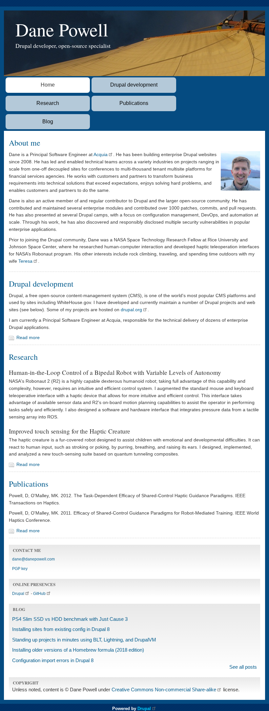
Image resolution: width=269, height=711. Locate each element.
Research (47, 103)
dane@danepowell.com (33, 559)
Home (48, 85)
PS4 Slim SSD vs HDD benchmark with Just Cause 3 (70, 619)
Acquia (100, 154)
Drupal (18, 593)
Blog (47, 121)
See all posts (243, 667)
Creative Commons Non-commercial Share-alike (164, 689)
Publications (133, 103)
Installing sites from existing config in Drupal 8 (61, 629)
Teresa (25, 261)
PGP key (20, 568)
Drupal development (133, 85)
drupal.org (131, 309)
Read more (28, 337)
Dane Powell (61, 29)
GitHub (39, 593)
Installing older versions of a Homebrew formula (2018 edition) (78, 650)
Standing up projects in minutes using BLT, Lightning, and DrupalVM (84, 639)
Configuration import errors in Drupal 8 (52, 660)
